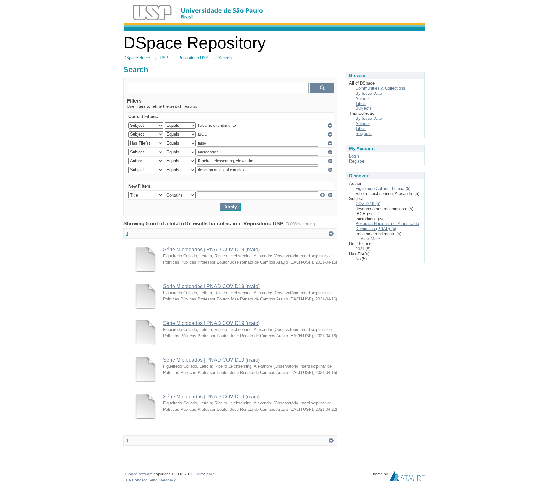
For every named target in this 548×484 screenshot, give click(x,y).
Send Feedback (162, 480)
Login (354, 156)
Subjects (364, 108)
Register (356, 161)
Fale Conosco (135, 480)
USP (164, 57)
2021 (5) (363, 249)
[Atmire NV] (407, 477)
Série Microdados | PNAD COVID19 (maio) (211, 249)
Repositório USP (193, 57)
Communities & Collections (380, 88)
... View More (368, 238)
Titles (361, 103)
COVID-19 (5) (368, 203)
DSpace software (138, 474)
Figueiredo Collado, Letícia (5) (383, 188)
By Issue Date (369, 93)
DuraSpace (205, 474)
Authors (363, 98)
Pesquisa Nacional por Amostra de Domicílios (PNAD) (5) (387, 226)
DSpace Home (136, 57)
